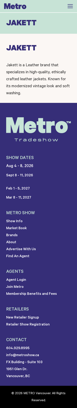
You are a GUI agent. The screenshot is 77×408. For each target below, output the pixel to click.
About (11, 242)
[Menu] (68, 6)
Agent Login (16, 280)
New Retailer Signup (22, 317)
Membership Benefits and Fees (31, 294)
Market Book (16, 228)
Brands (12, 235)
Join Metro (15, 287)
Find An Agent (17, 256)
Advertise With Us (21, 249)
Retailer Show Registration (28, 324)
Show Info (14, 221)
